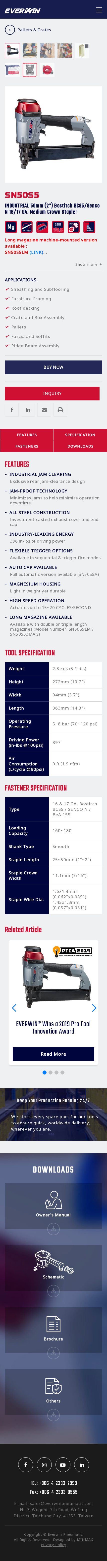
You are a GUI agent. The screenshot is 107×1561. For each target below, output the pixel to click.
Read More (53, 1054)
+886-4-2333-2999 (58, 1483)
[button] (45, 1072)
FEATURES (27, 434)
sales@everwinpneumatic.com (61, 1503)
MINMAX (85, 1539)
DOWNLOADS (80, 446)
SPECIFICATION (80, 434)
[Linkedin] (81, 1464)
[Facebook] (25, 1464)
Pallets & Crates (34, 30)
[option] (12, 50)
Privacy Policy (53, 1544)
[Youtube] (62, 1464)
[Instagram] (44, 1464)
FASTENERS (26, 446)
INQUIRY (52, 393)
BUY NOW (53, 367)
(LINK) (36, 252)
